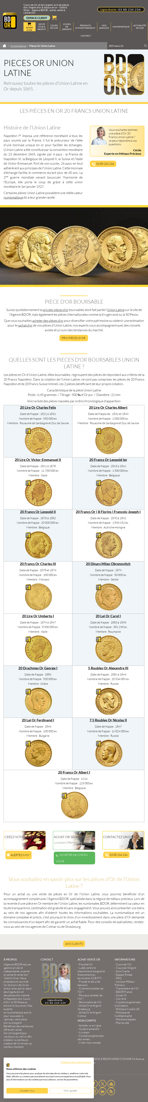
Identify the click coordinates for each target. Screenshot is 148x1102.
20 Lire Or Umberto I (38, 616)
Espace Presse (124, 974)
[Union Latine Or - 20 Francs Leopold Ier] (108, 505)
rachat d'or (25, 325)
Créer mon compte (90, 1042)
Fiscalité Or (86, 964)
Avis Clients (74, 944)
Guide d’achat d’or (89, 1029)
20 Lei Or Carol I (108, 616)
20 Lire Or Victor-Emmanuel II (38, 460)
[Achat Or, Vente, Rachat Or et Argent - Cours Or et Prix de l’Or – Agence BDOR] (10, 28)
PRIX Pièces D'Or (74, 338)
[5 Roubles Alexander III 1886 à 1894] (108, 713)
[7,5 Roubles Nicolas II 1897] (108, 765)
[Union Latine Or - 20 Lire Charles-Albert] (108, 453)
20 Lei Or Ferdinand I (38, 720)
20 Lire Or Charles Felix (38, 408)
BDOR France (124, 992)
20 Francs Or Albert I (74, 772)
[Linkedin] (102, 1091)
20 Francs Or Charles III (38, 564)
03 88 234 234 (129, 9)
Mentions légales (126, 1019)
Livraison (84, 1032)
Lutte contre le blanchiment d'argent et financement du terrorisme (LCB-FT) (91, 973)
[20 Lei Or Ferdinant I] (38, 765)
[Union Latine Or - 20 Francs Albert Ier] (74, 818)
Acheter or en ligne (90, 1025)
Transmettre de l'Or (127, 988)
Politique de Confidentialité (123, 1014)
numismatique (13, 197)
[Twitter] (102, 1084)
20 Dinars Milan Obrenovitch (108, 564)
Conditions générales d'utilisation (128, 1003)
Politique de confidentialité (76, 1062)
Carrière (121, 998)
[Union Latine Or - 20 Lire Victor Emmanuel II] (38, 505)
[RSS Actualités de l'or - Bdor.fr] (111, 1091)
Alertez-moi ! (20, 855)
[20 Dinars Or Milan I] (108, 609)
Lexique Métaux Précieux (125, 983)
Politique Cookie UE (128, 1009)
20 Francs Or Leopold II (38, 512)
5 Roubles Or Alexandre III (108, 668)
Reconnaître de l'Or (90, 1002)
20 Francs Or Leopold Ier (108, 460)
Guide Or (121, 995)
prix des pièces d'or (55, 310)
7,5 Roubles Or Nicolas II (108, 720)
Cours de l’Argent (126, 968)
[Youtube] (111, 1084)
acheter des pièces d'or (47, 321)
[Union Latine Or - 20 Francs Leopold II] (38, 557)
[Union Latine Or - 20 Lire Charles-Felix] (38, 453)
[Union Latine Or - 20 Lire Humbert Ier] (38, 661)
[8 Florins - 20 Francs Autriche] (108, 557)
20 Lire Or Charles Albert (108, 408)
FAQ (118, 978)
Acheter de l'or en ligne (72, 858)
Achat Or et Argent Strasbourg (89, 1007)
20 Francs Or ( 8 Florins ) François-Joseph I (108, 512)
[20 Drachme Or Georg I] (38, 713)
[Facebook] (94, 1084)
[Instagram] (94, 1091)
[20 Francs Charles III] (38, 609)
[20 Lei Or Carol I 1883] (108, 661)
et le (16, 985)
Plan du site (122, 1022)
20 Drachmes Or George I (37, 668)
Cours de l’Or (124, 964)
